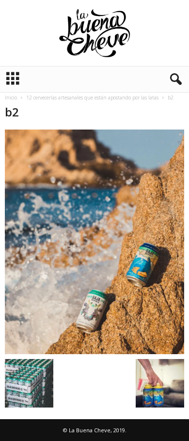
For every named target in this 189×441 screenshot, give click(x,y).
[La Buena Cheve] (94, 33)
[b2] (94, 242)
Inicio (11, 97)
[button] (174, 79)
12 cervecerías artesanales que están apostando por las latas (92, 97)
